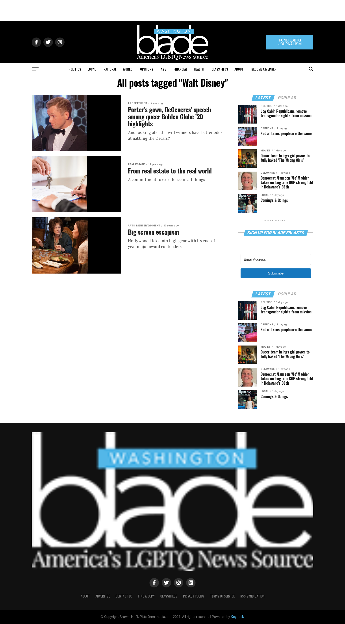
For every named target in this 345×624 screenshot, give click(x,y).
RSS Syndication (252, 596)
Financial (180, 69)
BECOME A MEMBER (263, 69)
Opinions (146, 69)
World (127, 69)
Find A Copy (146, 596)
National (110, 69)
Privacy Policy (193, 596)
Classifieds (219, 69)
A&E (163, 69)
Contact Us (124, 596)
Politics (75, 69)
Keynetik (237, 617)
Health (199, 69)
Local (92, 69)
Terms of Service (222, 596)
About (239, 69)
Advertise (103, 596)
